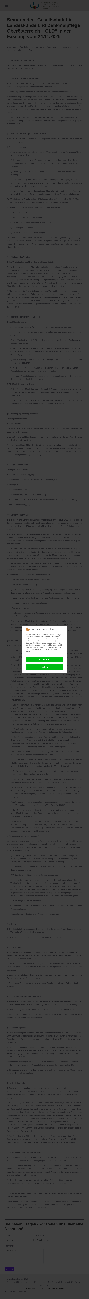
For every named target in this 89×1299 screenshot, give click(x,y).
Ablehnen (44, 667)
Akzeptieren (44, 659)
